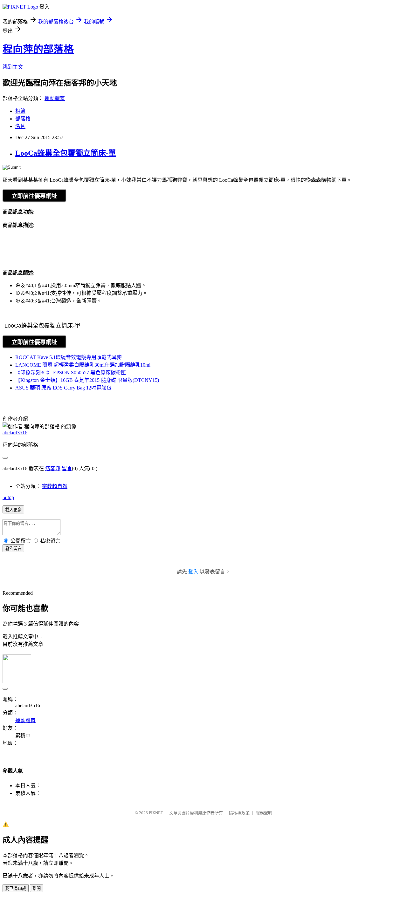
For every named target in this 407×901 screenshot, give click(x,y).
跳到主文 (13, 67)
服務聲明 (264, 812)
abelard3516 (15, 432)
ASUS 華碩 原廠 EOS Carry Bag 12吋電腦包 (63, 387)
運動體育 (55, 98)
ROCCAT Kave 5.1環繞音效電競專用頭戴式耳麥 (68, 357)
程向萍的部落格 (38, 49)
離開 (36, 888)
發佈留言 (13, 548)
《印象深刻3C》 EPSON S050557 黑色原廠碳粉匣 (70, 372)
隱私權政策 (239, 812)
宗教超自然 (54, 486)
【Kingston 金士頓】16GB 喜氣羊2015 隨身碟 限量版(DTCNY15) (87, 380)
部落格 (23, 118)
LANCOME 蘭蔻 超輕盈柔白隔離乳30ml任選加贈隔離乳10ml (82, 365)
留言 (67, 468)
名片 (20, 126)
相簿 (20, 111)
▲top (8, 497)
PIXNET (156, 812)
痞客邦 (52, 468)
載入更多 (13, 509)
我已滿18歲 (15, 888)
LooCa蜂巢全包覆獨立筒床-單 (65, 153)
